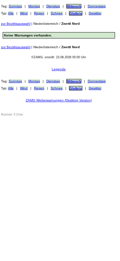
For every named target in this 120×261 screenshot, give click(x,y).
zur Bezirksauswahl (15, 23)
